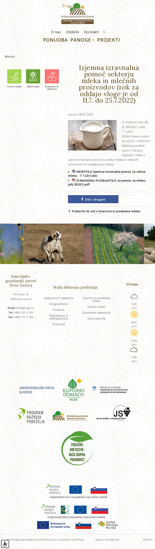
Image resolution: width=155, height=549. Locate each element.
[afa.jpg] (42, 244)
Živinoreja (58, 324)
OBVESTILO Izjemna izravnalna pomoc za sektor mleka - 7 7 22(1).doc (107, 173)
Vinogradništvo (58, 304)
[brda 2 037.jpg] (102, 244)
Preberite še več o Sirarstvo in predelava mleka (105, 211)
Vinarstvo (59, 310)
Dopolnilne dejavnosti (96, 312)
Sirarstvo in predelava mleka (96, 299)
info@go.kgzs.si (21, 308)
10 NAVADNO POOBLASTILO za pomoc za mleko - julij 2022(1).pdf (108, 182)
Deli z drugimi (95, 199)
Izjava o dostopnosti (107, 539)
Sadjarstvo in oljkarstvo (59, 298)
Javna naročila (96, 318)
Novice (10, 56)
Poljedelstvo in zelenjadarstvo (58, 317)
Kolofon (147, 539)
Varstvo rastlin (96, 307)
